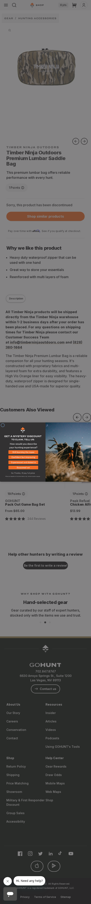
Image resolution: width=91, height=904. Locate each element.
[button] (23, 452)
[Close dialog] (2, 425)
